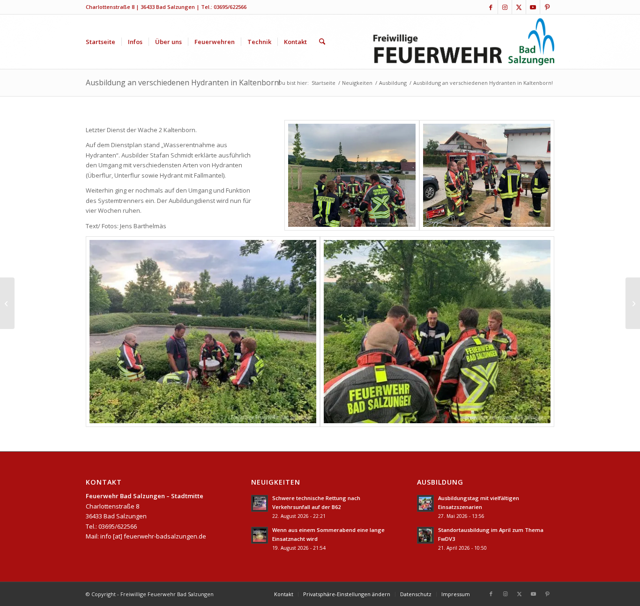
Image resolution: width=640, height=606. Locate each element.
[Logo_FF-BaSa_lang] (464, 42)
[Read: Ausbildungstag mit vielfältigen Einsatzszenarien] (425, 503)
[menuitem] (100, 42)
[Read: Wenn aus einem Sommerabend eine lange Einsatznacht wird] (259, 535)
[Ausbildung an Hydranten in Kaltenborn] (351, 175)
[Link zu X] (519, 7)
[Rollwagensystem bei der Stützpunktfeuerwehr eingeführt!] (7, 303)
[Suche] (322, 42)
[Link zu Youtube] (533, 7)
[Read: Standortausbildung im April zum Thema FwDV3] (425, 535)
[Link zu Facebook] (491, 7)
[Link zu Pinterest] (547, 7)
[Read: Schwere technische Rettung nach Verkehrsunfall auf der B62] (259, 503)
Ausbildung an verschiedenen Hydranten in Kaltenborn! (183, 82)
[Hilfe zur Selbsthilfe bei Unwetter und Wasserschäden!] (632, 303)
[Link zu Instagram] (505, 7)
